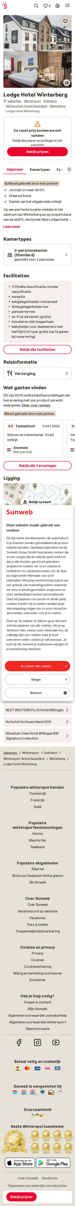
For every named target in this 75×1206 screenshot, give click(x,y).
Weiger (36, 679)
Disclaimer (37, 980)
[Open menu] (67, 5)
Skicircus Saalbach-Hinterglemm (37, 876)
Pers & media (37, 924)
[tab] (14, 169)
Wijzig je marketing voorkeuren (37, 973)
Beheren (36, 693)
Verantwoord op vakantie (37, 911)
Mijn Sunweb (37, 1009)
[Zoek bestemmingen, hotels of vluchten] (36, 6)
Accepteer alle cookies (36, 666)
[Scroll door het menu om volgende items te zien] (69, 169)
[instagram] (37, 1045)
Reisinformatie (37, 1029)
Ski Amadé (37, 882)
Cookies (37, 960)
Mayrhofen (37, 840)
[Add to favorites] (65, 21)
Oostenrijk (37, 793)
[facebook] (19, 1045)
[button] (37, 33)
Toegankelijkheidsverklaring (37, 931)
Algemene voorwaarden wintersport (37, 1022)
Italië (37, 807)
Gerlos (37, 834)
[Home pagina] (4, 6)
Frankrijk (38, 800)
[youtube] (56, 1045)
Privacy (37, 953)
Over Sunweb (37, 904)
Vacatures (37, 918)
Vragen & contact (37, 1002)
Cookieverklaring (37, 966)
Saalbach (37, 847)
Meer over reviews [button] (36, 405)
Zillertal (37, 869)
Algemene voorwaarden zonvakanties (37, 1015)
